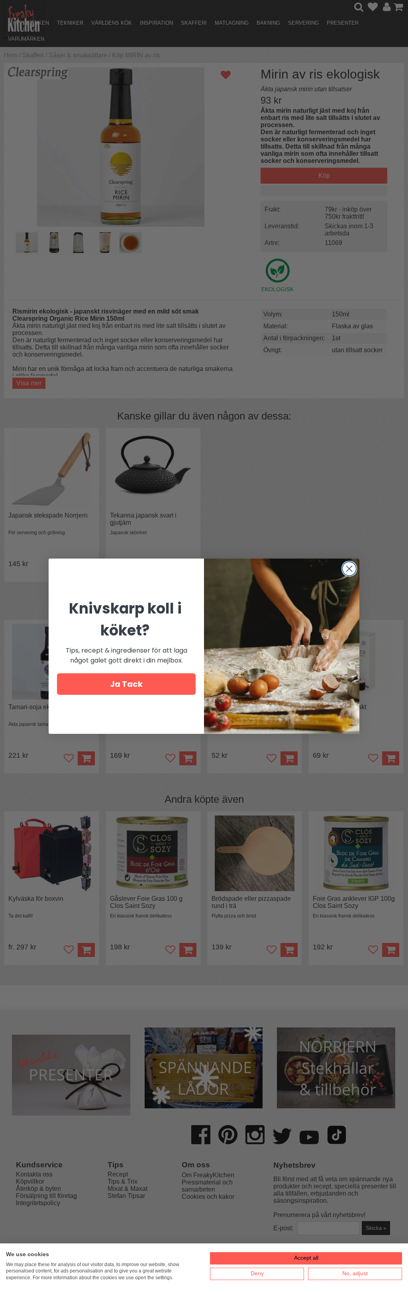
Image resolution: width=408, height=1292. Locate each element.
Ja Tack (126, 684)
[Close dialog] (349, 569)
